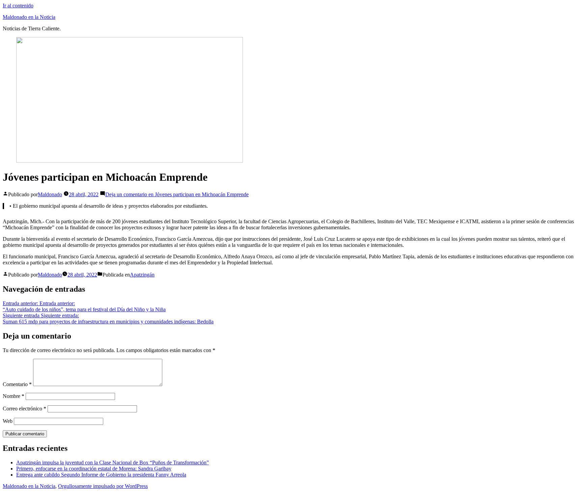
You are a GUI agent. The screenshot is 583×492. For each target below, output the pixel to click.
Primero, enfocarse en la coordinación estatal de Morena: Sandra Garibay (93, 468)
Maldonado (50, 194)
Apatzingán (142, 275)
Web (7, 421)
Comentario (17, 384)
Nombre (13, 396)
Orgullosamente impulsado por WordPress (103, 486)
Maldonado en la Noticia (29, 17)
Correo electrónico (24, 408)
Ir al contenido (18, 5)
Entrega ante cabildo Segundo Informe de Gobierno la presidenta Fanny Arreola (101, 474)
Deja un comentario (177, 194)
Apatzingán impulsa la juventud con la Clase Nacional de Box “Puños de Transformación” (112, 462)
